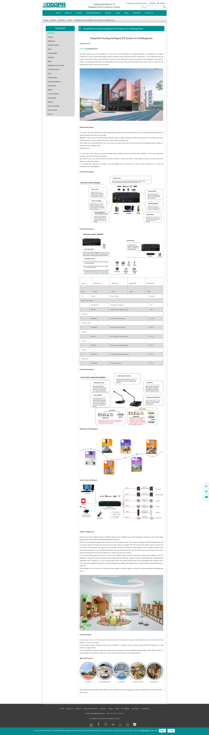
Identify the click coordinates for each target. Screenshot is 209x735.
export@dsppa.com (97, 713)
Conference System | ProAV (136, 3)
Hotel (49, 49)
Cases (117, 13)
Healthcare (51, 41)
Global (162, 3)
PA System (83, 49)
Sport (49, 74)
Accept (171, 731)
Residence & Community (56, 65)
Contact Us (149, 13)
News (127, 13)
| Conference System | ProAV (108, 718)
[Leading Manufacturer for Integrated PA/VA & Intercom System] (54, 4)
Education (61, 20)
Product (79, 13)
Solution (108, 13)
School (69, 20)
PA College (125, 708)
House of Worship (53, 106)
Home (58, 13)
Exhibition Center (53, 45)
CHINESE (152, 3)
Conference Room (54, 70)
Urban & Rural (52, 110)
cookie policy (144, 731)
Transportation (52, 53)
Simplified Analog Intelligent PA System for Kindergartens (94, 20)
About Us (68, 13)
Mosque (50, 102)
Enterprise (51, 57)
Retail (49, 61)
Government (52, 86)
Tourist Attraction (53, 94)
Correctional (52, 98)
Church (50, 114)
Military (50, 90)
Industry (50, 37)
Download (136, 13)
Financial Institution (54, 82)
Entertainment (52, 78)
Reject (162, 731)
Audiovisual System (93, 13)
